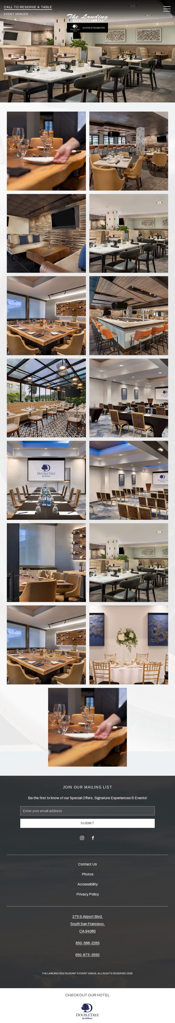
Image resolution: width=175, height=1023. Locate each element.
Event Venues (16, 14)
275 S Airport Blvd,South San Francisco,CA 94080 (87, 924)
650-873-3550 (87, 955)
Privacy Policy (87, 894)
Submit (87, 823)
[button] (167, 9)
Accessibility (87, 884)
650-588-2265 (88, 943)
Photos (87, 874)
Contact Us (87, 864)
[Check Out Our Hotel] (87, 1011)
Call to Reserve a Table (28, 7)
